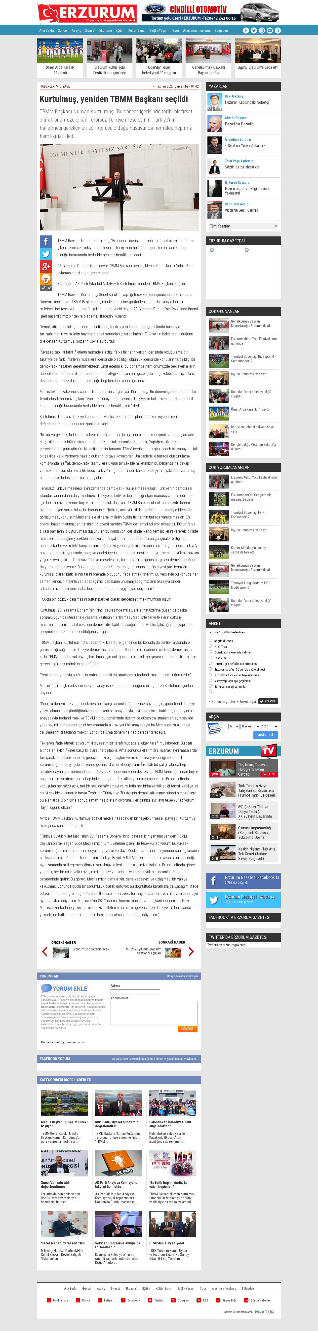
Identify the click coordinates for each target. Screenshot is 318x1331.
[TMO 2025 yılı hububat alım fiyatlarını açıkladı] (173, 957)
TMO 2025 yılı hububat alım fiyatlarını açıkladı (142, 951)
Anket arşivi (248, 702)
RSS (205, 1300)
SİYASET (66, 86)
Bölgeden (221, 30)
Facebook (133, 1300)
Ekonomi (105, 30)
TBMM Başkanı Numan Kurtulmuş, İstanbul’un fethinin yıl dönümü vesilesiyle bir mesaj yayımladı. (172, 1198)
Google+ (183, 1300)
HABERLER (47, 86)
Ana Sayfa (46, 30)
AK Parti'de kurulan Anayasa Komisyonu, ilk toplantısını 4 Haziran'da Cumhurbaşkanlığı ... (116, 1198)
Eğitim (120, 30)
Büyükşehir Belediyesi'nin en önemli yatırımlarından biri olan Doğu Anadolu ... (116, 1259)
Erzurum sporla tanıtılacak (91, 949)
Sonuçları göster (223, 702)
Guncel (63, 30)
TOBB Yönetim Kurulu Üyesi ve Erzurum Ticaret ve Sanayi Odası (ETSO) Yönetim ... (169, 1255)
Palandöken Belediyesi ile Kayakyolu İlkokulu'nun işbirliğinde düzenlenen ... (167, 1137)
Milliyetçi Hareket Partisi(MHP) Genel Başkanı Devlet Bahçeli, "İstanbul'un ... (62, 1255)
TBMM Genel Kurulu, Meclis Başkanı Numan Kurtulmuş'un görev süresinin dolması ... (61, 1137)
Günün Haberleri (260, 1300)
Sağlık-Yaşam (159, 30)
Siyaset (90, 30)
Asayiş (76, 30)
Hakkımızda (60, 1300)
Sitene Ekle (229, 1300)
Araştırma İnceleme (197, 30)
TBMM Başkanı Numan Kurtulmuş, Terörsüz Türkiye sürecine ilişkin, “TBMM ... (118, 1137)
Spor (175, 30)
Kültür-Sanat (137, 30)
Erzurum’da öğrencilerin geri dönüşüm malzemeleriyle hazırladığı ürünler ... (60, 1198)
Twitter (158, 1300)
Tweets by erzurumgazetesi (226, 945)
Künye (86, 1300)
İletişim (108, 1300)
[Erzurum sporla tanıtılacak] (61, 957)
